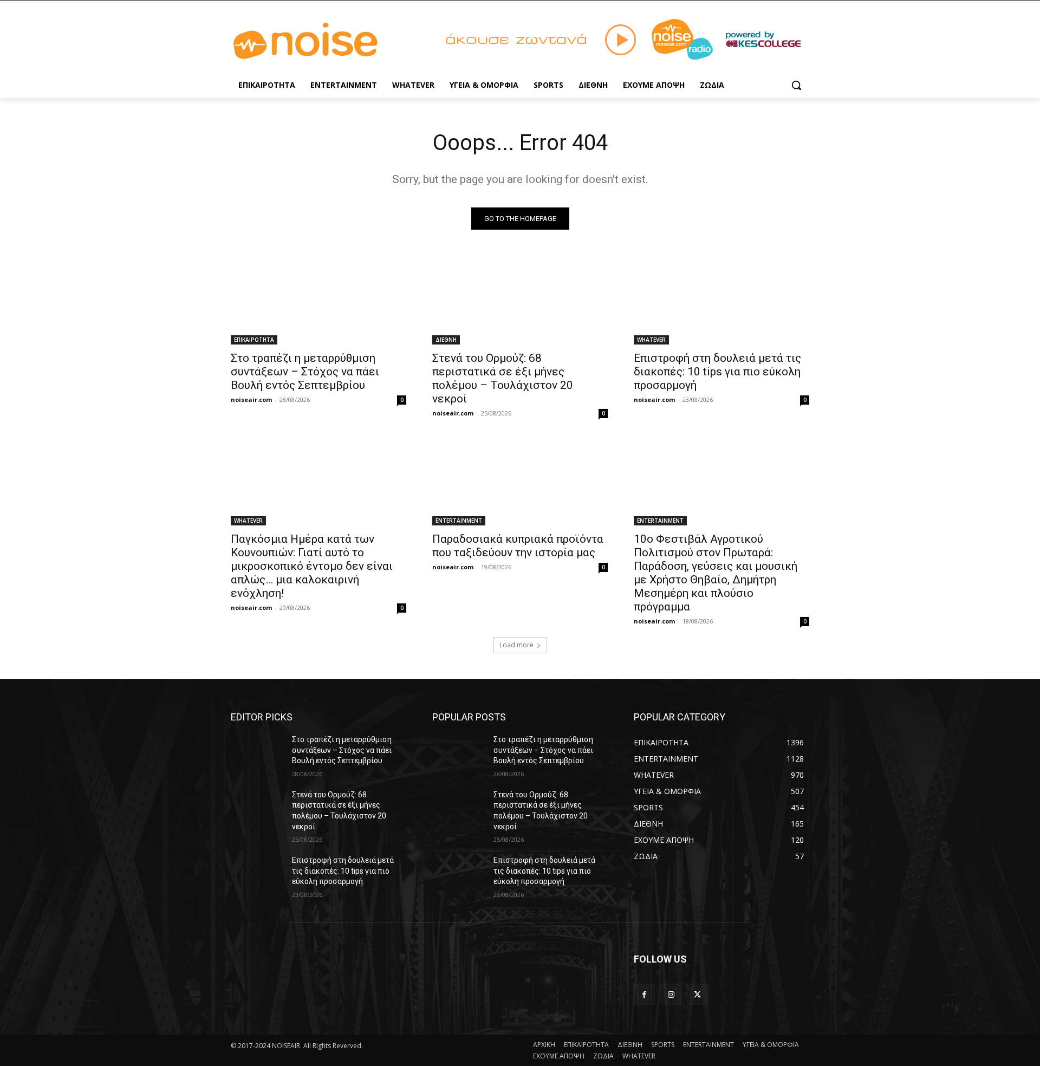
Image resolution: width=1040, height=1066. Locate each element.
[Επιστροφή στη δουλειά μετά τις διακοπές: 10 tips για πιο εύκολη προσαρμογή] (721, 300)
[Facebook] (644, 994)
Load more (516, 644)
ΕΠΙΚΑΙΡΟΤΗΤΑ (254, 339)
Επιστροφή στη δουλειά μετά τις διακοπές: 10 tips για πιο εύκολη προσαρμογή (717, 372)
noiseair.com (251, 399)
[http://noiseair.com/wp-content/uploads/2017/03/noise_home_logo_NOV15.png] (317, 41)
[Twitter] (697, 994)
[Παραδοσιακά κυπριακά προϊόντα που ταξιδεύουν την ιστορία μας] (520, 481)
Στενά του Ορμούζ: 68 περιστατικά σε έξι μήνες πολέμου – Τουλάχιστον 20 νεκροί (502, 378)
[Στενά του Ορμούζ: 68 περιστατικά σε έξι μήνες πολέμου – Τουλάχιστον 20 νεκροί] (520, 300)
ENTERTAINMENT (458, 520)
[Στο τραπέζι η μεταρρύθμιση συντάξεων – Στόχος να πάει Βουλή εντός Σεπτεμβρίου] (318, 300)
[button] (796, 85)
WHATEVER (651, 339)
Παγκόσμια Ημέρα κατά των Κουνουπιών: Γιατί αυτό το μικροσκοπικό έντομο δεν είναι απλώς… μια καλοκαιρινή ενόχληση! (312, 566)
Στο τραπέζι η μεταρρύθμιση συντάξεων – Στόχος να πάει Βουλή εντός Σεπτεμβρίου (305, 372)
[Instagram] (670, 994)
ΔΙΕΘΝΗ (446, 339)
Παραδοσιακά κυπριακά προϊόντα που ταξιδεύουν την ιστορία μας (517, 545)
